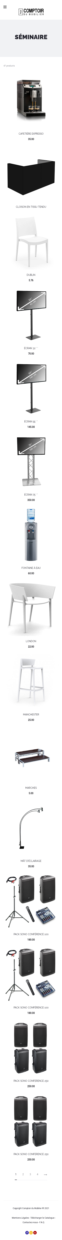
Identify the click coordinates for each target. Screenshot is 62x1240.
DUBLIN (31, 275)
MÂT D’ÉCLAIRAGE (31, 861)
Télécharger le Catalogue (42, 1218)
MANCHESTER (31, 714)
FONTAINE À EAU (31, 568)
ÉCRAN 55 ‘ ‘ (31, 421)
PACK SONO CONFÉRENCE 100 (31, 934)
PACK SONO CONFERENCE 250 (31, 1080)
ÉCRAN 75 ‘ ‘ (31, 494)
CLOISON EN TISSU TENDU (31, 206)
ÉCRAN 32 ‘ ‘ (31, 348)
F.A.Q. (42, 1222)
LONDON (31, 641)
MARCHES (31, 787)
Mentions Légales (20, 1218)
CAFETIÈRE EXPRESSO (31, 133)
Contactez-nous (30, 1222)
